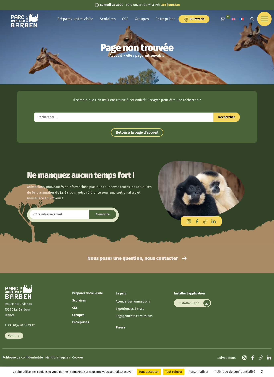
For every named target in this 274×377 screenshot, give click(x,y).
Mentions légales (57, 357)
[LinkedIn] (213, 221)
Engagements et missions (134, 316)
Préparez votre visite (75, 19)
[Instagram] (188, 221)
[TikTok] (205, 221)
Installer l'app (189, 303)
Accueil (116, 55)
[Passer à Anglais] (233, 19)
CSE (125, 19)
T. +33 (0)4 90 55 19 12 (20, 325)
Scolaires (108, 19)
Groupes (142, 19)
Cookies (77, 357)
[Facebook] (197, 221)
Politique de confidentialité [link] (235, 372)
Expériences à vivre (130, 309)
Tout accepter (149, 372)
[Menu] (264, 19)
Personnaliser (198, 372)
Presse (120, 327)
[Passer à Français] (241, 19)
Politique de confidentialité (22, 357)
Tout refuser (173, 372)
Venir (12, 336)
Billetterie (197, 19)
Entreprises (165, 19)
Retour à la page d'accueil (137, 132)
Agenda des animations (133, 301)
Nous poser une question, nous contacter (133, 258)
